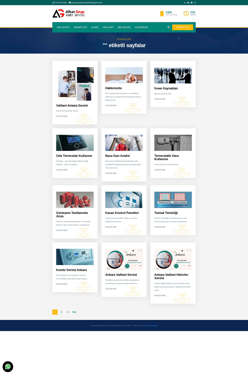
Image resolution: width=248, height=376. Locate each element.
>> (68, 312)
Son (74, 312)
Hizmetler (80, 27)
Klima (94, 27)
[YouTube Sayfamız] (192, 3)
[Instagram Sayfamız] (195, 3)
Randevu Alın (183, 27)
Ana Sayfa (63, 27)
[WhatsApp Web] (185, 3)
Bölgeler (124, 27)
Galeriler (141, 27)
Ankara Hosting (151, 325)
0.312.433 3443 (61, 3)
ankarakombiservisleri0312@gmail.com (86, 3)
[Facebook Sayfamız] (188, 3)
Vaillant (108, 27)
